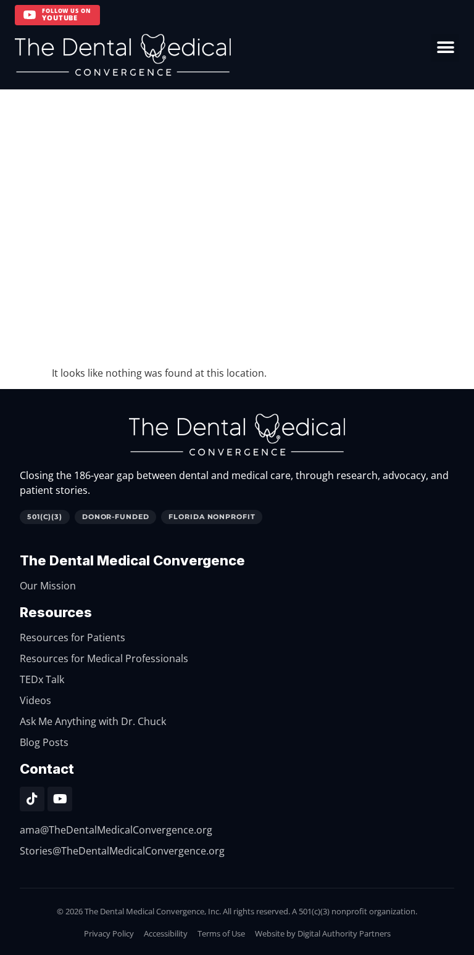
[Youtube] (60, 799)
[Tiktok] (32, 799)
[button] (445, 48)
